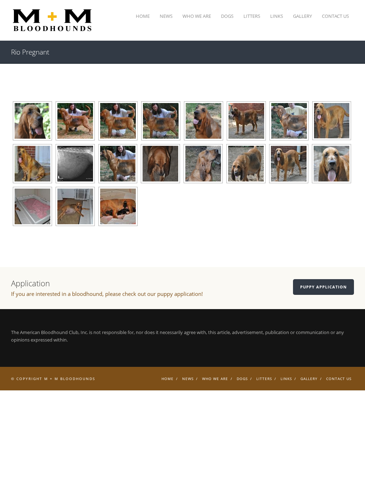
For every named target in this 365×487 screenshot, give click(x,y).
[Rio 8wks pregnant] (117, 163)
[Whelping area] (32, 206)
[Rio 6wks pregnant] (161, 121)
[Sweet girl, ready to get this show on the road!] (331, 163)
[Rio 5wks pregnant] (118, 121)
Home (143, 16)
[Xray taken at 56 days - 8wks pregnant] (75, 163)
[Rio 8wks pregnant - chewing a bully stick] (160, 163)
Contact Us (335, 16)
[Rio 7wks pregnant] (289, 121)
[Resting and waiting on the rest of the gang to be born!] (118, 206)
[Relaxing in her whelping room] (75, 206)
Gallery (302, 16)
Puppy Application (323, 286)
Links (276, 16)
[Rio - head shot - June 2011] (32, 121)
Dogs (227, 16)
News (166, 16)
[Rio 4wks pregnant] (75, 121)
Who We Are (196, 16)
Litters (251, 16)
